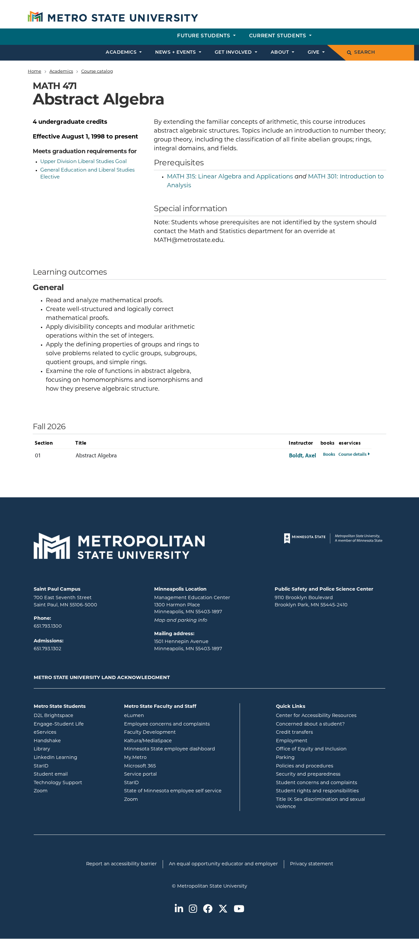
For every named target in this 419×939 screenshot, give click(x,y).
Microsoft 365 (166, 766)
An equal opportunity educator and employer (223, 864)
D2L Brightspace (74, 715)
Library (68, 749)
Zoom (67, 791)
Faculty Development (150, 732)
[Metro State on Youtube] (239, 909)
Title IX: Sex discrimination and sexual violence (320, 803)
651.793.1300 (48, 626)
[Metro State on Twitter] (223, 909)
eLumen (160, 715)
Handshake (74, 741)
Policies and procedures (304, 766)
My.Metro (161, 757)
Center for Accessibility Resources (316, 715)
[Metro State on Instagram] (193, 909)
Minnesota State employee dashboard (179, 749)
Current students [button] (278, 36)
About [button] (280, 52)
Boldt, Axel (302, 455)
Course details (354, 454)
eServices (71, 732)
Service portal (167, 774)
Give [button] (314, 52)
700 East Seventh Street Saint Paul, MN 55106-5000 (65, 602)
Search (364, 52)
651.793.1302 (47, 649)
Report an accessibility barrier (121, 864)
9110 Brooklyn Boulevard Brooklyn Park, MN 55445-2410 (311, 602)
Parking (285, 757)
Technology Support (58, 783)
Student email (74, 774)
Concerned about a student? (310, 724)
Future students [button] (204, 36)
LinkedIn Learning (74, 757)
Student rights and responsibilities (317, 791)
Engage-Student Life (74, 724)
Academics (61, 71)
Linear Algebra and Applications (230, 177)
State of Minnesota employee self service (179, 791)
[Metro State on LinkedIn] (179, 909)
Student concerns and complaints (316, 783)
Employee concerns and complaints (167, 724)
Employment (291, 741)
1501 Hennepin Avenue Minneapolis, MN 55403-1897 (188, 645)
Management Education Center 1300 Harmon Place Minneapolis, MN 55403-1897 (192, 605)
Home (34, 71)
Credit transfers (294, 732)
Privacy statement (311, 864)
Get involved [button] (234, 52)
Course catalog (97, 71)
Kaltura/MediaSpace (174, 741)
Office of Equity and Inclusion (311, 749)
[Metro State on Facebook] (207, 909)
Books (329, 454)
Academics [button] (122, 52)
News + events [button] (176, 52)
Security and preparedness (308, 774)
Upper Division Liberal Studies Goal (83, 161)
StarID (67, 766)
